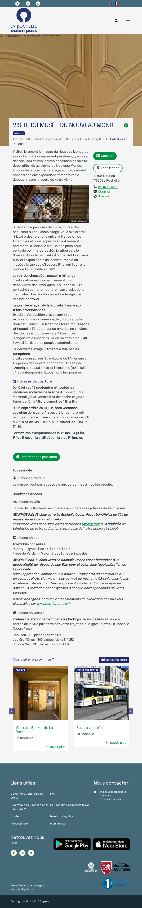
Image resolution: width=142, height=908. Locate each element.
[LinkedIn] (38, 3)
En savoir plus (55, 747)
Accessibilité (19, 823)
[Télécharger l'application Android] (72, 846)
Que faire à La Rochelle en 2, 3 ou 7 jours (30, 807)
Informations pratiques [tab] (39, 457)
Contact (107, 156)
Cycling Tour (91, 524)
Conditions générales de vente (27, 795)
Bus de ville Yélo (90, 728)
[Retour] (126, 125)
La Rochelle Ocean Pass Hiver (69, 805)
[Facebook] (17, 3)
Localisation (110, 168)
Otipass (44, 901)
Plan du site (58, 823)
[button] (45, 216)
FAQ (52, 793)
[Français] (116, 3)
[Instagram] (28, 3)
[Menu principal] (127, 20)
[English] (111, 3)
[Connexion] (116, 20)
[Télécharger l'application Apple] (111, 846)
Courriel (104, 191)
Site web (104, 196)
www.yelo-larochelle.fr (54, 603)
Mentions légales (61, 816)
